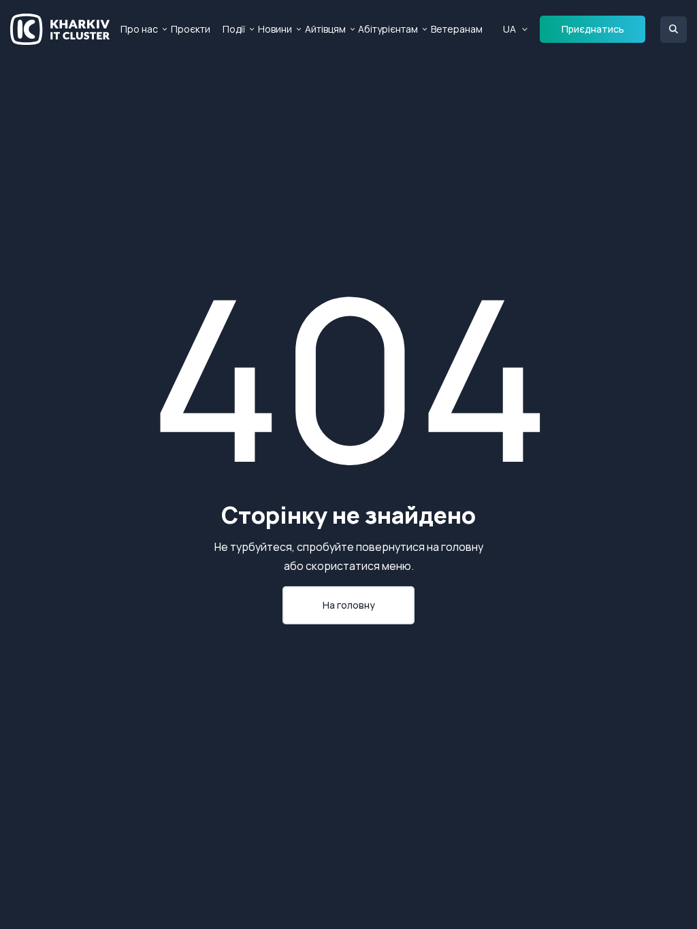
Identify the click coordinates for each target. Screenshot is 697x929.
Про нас (139, 28)
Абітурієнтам (388, 28)
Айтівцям (325, 28)
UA (509, 28)
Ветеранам (457, 28)
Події (234, 28)
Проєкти (190, 28)
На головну (349, 604)
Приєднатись (593, 28)
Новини (275, 28)
